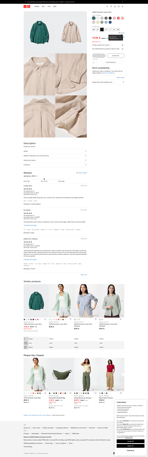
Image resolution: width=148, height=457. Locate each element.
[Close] (120, 38)
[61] (106, 22)
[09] (110, 18)
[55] (93, 18)
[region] (131, 428)
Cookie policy (129, 437)
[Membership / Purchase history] (115, 6)
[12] (118, 18)
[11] (114, 18)
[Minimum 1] (94, 55)
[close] (25, 2)
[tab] (37, 6)
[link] (75, 2)
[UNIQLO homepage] (27, 6)
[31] (93, 22)
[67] (110, 22)
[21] (122, 18)
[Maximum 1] (103, 55)
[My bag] (119, 6)
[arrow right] (122, 301)
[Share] (93, 62)
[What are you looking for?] (107, 6)
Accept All (131, 441)
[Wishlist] (111, 6)
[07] (106, 18)
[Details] (122, 49)
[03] (101, 18)
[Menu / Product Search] (122, 6)
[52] (101, 22)
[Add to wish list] (45, 319)
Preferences (130, 450)
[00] (97, 18)
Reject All (131, 446)
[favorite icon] (45, 393)
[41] (97, 22)
